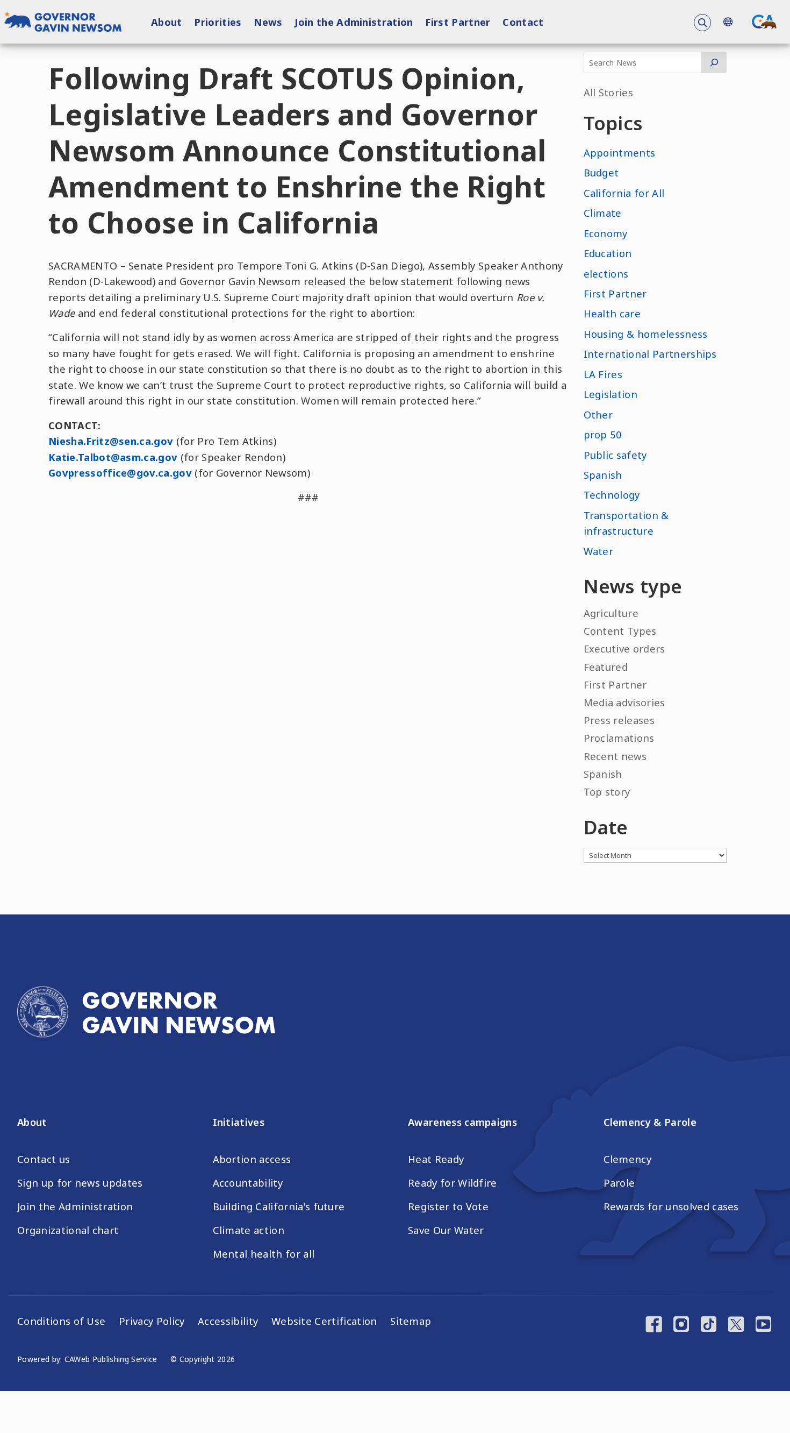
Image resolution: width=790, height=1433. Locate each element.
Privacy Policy (151, 1321)
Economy (606, 233)
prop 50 (603, 434)
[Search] (714, 62)
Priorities (217, 22)
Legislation (611, 394)
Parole (619, 1182)
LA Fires (603, 374)
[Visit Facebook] (653, 1325)
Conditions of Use (61, 1321)
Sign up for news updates (80, 1182)
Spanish (603, 474)
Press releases (619, 720)
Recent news (615, 756)
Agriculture (611, 613)
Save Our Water (446, 1230)
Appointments (620, 152)
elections (606, 273)
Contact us (43, 1159)
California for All (624, 193)
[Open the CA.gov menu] (764, 21)
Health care (612, 313)
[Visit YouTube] (763, 1325)
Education (608, 253)
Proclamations (619, 737)
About (166, 22)
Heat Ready (436, 1159)
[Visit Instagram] (681, 1325)
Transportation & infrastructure (626, 522)
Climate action (248, 1230)
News (268, 22)
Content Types (620, 630)
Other (598, 414)
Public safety (615, 455)
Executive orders (624, 648)
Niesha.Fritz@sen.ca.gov (110, 441)
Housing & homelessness (646, 333)
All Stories (609, 92)
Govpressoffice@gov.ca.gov (120, 472)
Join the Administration (354, 22)
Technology (612, 494)
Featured (606, 666)
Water (599, 551)
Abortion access (252, 1159)
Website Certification (324, 1321)
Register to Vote (448, 1206)
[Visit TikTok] (708, 1325)
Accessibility (228, 1321)
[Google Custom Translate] (728, 22)
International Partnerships (650, 353)
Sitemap (410, 1321)
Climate (603, 212)
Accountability (248, 1182)
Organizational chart (67, 1230)
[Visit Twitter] (736, 1325)
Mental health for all (264, 1253)
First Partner (457, 22)
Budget (601, 172)
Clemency (628, 1159)
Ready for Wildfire (452, 1182)
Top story (607, 791)
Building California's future (279, 1206)
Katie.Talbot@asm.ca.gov (112, 457)
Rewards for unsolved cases (671, 1206)
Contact (522, 22)
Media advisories (624, 702)
